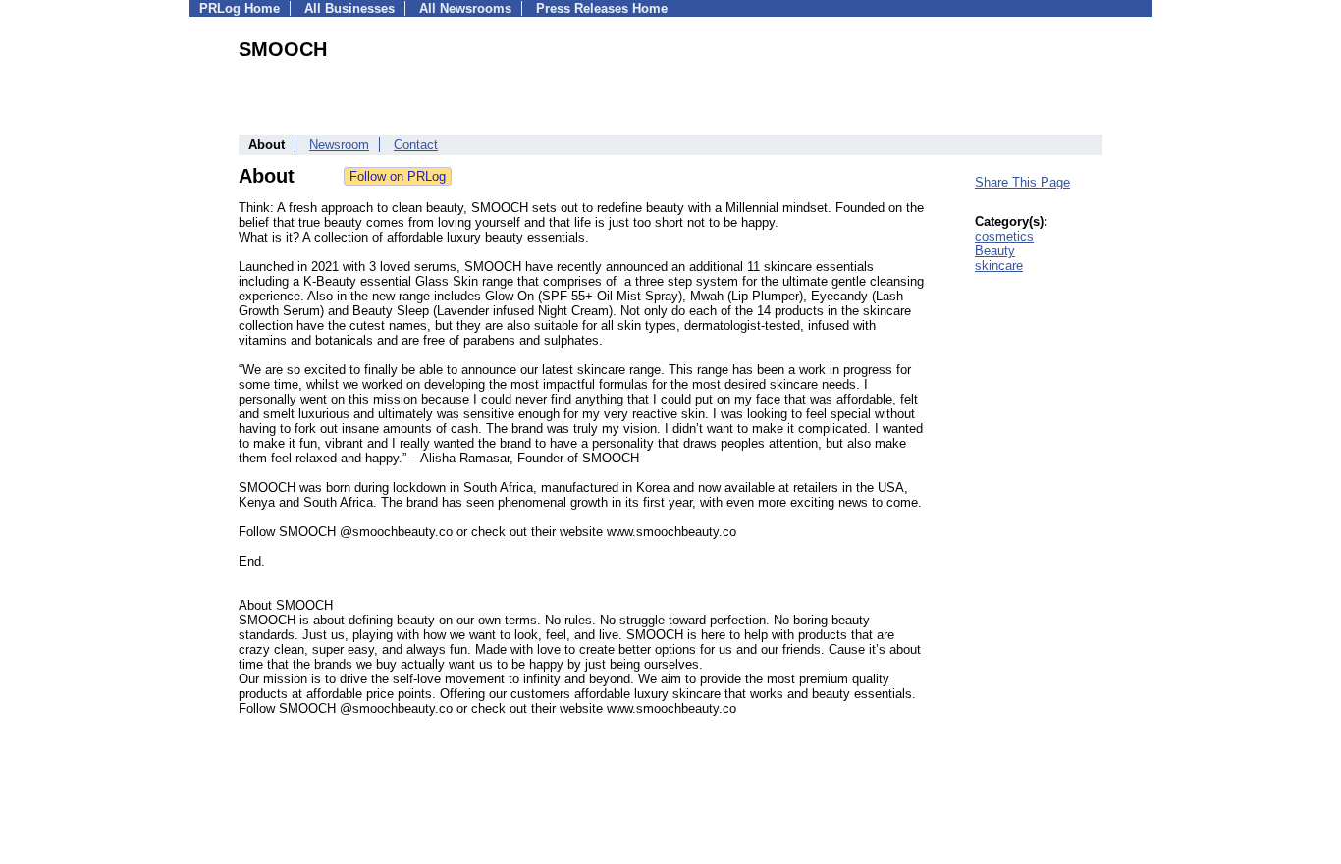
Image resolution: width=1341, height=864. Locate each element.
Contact (416, 144)
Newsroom (339, 144)
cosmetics (1004, 236)
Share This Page (1022, 182)
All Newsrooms (465, 8)
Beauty (995, 250)
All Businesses (349, 8)
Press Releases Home (602, 8)
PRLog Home (239, 8)
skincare (999, 265)
